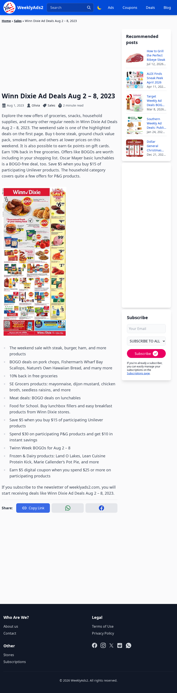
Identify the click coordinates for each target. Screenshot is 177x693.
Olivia (36, 105)
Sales (18, 21)
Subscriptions (14, 661)
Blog (167, 7)
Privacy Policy (103, 633)
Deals (150, 7)
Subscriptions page (138, 373)
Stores (8, 654)
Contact (9, 633)
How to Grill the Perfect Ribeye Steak (156, 55)
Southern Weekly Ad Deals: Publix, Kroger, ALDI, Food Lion (156, 123)
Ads (111, 7)
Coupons (130, 7)
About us (10, 626)
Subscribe (143, 353)
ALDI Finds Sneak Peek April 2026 (155, 78)
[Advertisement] (59, 55)
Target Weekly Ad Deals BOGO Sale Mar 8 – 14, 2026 (155, 100)
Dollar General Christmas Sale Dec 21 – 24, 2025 (156, 146)
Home (6, 21)
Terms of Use (103, 626)
